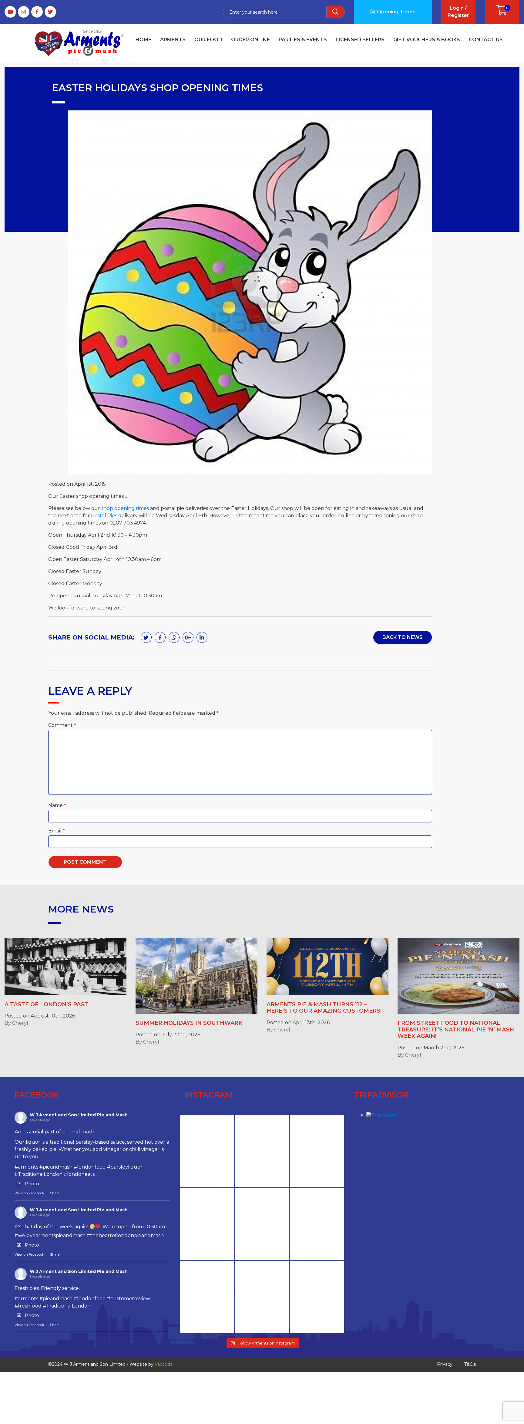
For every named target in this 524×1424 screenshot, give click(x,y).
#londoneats (79, 1174)
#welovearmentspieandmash (50, 1235)
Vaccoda (164, 1364)
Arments (173, 39)
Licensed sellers (360, 39)
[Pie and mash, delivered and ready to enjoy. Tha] (262, 1151)
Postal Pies (104, 515)
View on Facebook (29, 1193)
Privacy (444, 1364)
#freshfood (28, 1306)
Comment (62, 725)
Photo (32, 1183)
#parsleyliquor (125, 1167)
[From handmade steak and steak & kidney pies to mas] (317, 1151)
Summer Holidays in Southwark (189, 1023)
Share (54, 1193)
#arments (26, 1167)
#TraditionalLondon (38, 1174)
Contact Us (486, 39)
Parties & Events (303, 39)
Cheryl (20, 1023)
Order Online (250, 39)
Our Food (208, 39)
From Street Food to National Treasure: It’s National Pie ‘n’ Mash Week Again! (456, 1029)
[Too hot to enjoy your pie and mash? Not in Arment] (207, 1297)
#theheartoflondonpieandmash (125, 1235)
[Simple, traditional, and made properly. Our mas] (262, 1297)
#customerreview (128, 1298)
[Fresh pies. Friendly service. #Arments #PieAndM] (317, 1224)
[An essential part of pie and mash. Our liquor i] (207, 1224)
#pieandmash (55, 1167)
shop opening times (125, 508)
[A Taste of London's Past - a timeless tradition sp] (317, 1297)
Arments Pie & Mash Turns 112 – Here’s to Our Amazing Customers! (324, 1007)
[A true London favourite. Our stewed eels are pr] (207, 1151)
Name (57, 805)
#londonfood (90, 1167)
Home (143, 39)
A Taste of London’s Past (46, 1004)
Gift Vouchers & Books (426, 39)
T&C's (470, 1364)
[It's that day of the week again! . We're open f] (262, 1224)
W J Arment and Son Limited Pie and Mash (79, 1115)
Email (56, 831)
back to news (402, 637)
